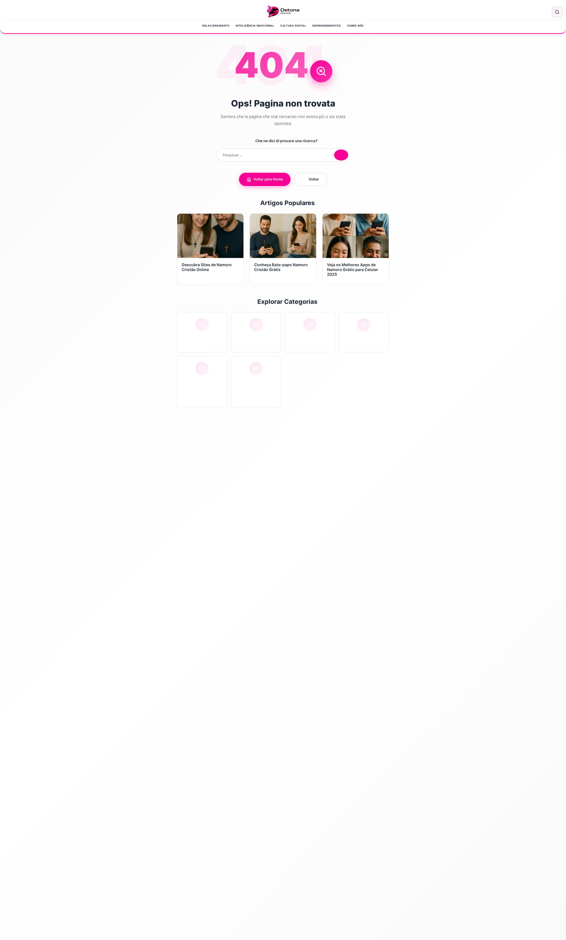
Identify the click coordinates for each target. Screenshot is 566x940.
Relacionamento (215, 25)
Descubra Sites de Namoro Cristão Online (207, 267)
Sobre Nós (355, 25)
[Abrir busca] (557, 12)
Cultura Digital (293, 25)
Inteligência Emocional (255, 25)
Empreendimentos (326, 25)
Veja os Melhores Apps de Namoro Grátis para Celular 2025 (352, 269)
